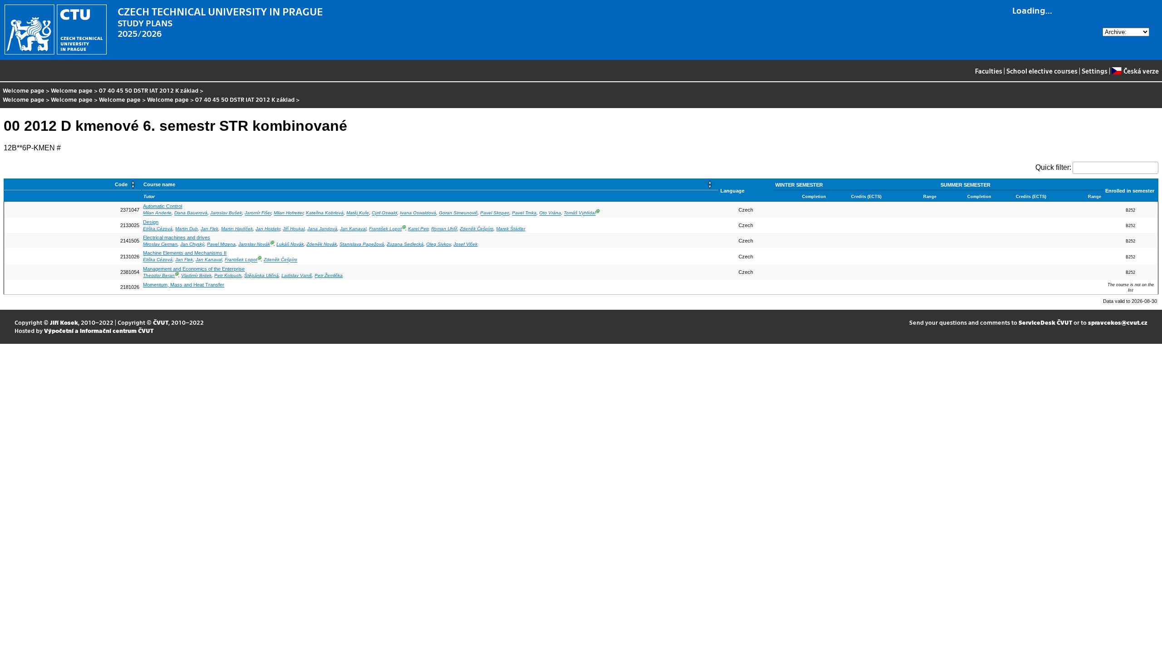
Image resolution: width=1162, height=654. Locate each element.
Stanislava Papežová (362, 244)
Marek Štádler (510, 228)
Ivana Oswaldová (418, 213)
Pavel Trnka (524, 213)
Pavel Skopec (494, 213)
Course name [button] (159, 184)
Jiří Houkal (294, 228)
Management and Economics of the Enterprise (194, 269)
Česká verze (1140, 71)
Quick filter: (1053, 167)
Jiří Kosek (64, 322)
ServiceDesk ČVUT (1045, 322)
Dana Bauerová (190, 213)
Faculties (988, 71)
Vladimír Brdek (196, 275)
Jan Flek (209, 228)
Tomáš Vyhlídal (580, 213)
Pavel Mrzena (221, 244)
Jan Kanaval (353, 228)
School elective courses (1042, 71)
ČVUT (160, 322)
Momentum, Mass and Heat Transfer (183, 284)
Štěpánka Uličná (261, 275)
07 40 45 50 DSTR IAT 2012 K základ (148, 90)
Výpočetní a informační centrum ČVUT (98, 330)
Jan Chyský (192, 244)
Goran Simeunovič (458, 213)
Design (150, 222)
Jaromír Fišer (258, 213)
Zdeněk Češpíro (476, 228)
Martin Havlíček (237, 228)
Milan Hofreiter (288, 213)
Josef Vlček (465, 244)
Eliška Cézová (157, 228)
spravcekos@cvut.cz (1117, 322)
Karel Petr (418, 228)
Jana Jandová (322, 228)
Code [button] (121, 184)
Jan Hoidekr (268, 228)
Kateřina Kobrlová (325, 213)
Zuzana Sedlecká (405, 244)
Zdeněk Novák (321, 244)
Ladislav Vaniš (296, 275)
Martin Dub (186, 228)
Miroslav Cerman (160, 244)
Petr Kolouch (227, 275)
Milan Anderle (157, 213)
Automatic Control (162, 206)
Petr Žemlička (329, 275)
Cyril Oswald (384, 213)
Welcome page (23, 90)
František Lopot (385, 228)
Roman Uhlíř (444, 228)
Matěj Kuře (357, 213)
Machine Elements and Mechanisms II (184, 253)
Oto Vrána (550, 213)
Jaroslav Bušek (226, 213)
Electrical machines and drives (176, 237)
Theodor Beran (159, 275)
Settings (1095, 71)
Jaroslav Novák (254, 244)
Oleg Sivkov (438, 244)
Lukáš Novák (290, 244)
